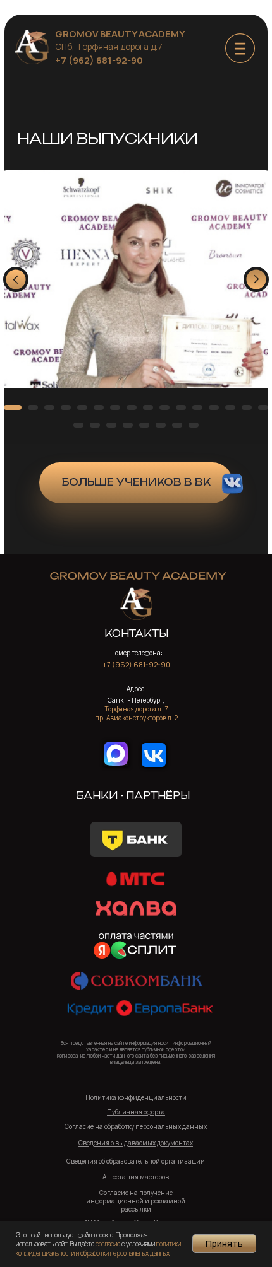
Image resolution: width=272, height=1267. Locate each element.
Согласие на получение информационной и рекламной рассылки (135, 1200)
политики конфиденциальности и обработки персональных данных (98, 1248)
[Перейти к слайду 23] (177, 425)
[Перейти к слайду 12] (197, 407)
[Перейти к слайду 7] (115, 407)
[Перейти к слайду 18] (95, 425)
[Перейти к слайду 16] (263, 407)
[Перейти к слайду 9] (148, 407)
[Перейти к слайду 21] (144, 425)
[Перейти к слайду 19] (111, 425)
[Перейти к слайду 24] (194, 425)
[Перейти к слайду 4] (66, 407)
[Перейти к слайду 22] (161, 425)
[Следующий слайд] (256, 279)
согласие (108, 1243)
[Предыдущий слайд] (15, 279)
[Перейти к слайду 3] (49, 407)
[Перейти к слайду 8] (132, 407)
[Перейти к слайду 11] (181, 407)
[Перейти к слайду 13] (214, 407)
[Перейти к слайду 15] (247, 407)
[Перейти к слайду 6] (99, 407)
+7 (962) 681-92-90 (99, 60)
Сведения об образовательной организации (135, 1161)
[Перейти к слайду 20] (128, 425)
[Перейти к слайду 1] (13, 407)
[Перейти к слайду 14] (230, 407)
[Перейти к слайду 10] (164, 407)
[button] (135, 1142)
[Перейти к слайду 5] (82, 407)
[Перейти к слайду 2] (33, 407)
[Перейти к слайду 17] (78, 425)
